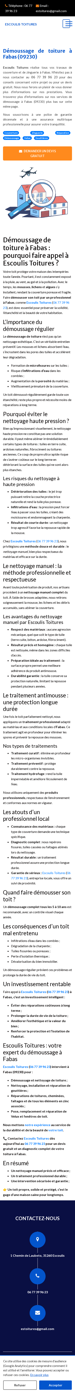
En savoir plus (39, 1375)
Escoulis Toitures (39, 302)
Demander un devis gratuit (40, 153)
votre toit (55, 1130)
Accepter (55, 1385)
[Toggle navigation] (66, 23)
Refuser (20, 1385)
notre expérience (37, 1125)
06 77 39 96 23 (44, 77)
